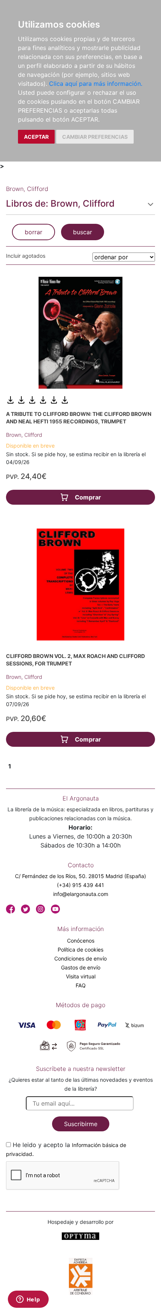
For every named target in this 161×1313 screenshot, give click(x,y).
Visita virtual (80, 976)
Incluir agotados (25, 256)
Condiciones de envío (80, 958)
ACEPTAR (36, 137)
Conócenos (80, 940)
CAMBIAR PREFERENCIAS (95, 137)
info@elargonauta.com (80, 894)
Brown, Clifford (24, 435)
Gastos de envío (80, 967)
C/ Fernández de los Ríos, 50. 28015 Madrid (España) (80, 876)
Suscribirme (80, 1124)
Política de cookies (80, 949)
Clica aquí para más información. (95, 83)
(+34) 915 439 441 (80, 885)
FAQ (81, 985)
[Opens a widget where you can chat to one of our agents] (28, 1300)
